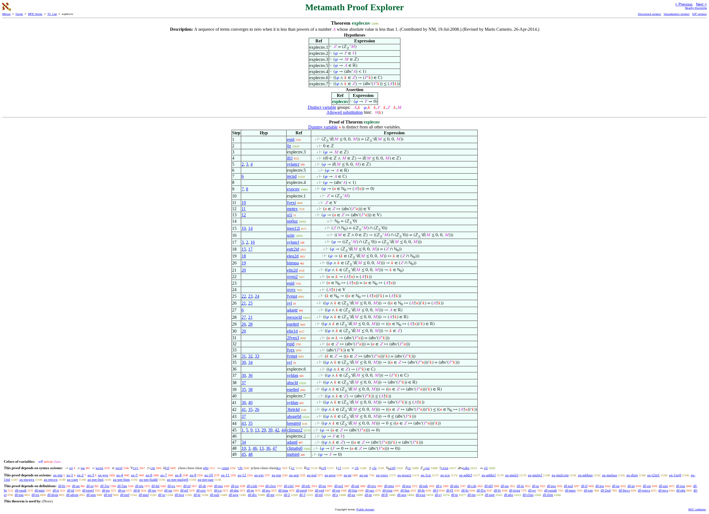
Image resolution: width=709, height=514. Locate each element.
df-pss (551, 486)
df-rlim (548, 495)
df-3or (104, 486)
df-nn (270, 495)
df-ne (322, 486)
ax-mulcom (560, 475)
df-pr (631, 486)
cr (308, 468)
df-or (90, 486)
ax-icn (445, 475)
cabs (466, 468)
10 (244, 202)
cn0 (392, 468)
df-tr (56, 490)
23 (250, 296)
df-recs (663, 490)
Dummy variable (323, 127)
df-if (584, 486)
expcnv (293, 189)
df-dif (488, 486)
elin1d (292, 331)
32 (250, 356)
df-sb (202, 486)
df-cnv (201, 490)
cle (374, 468)
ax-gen (103, 475)
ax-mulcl (511, 475)
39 (270, 430)
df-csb (471, 486)
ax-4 (119, 475)
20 (244, 270)
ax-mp (58, 475)
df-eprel (88, 490)
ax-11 (225, 475)
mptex (292, 208)
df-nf (187, 486)
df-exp (420, 495)
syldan (292, 375)
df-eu (235, 486)
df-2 (287, 495)
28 (250, 324)
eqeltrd (293, 324)
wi (71, 468)
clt (357, 468)
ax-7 (163, 475)
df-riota (514, 490)
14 (250, 228)
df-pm (19, 495)
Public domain (365, 509)
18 (244, 256)
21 (244, 303)
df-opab (21, 490)
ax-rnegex (26, 479)
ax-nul (312, 475)
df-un (505, 486)
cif (167, 468)
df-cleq (270, 486)
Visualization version (677, 14)
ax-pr (347, 475)
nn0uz (292, 221)
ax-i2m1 (653, 475)
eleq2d (293, 256)
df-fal (155, 486)
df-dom (52, 495)
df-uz (351, 495)
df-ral (355, 486)
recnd (292, 176)
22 (244, 296)
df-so (121, 490)
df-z (335, 495)
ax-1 (69, 475)
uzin (290, 235)
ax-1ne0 (675, 475)
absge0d (294, 416)
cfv (240, 468)
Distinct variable (322, 107)
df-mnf (144, 495)
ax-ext (259, 475)
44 (283, 430)
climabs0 (294, 448)
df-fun (405, 490)
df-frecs (624, 490)
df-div (252, 495)
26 (244, 324)
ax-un (363, 475)
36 (250, 375)
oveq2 (292, 276)
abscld (292, 382)
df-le (197, 495)
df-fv (497, 490)
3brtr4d (293, 409)
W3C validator (697, 509)
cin (152, 468)
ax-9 (193, 475)
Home (19, 14)
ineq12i (293, 228)
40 (250, 402)
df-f (435, 490)
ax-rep (276, 475)
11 (244, 208)
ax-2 (80, 475)
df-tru (139, 486)
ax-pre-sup (206, 479)
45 (244, 454)
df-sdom (72, 495)
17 (250, 249)
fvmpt (292, 296)
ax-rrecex (51, 479)
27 (244, 317)
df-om (588, 490)
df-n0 (319, 495)
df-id (70, 490)
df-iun (680, 486)
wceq (99, 468)
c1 (339, 468)
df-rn (250, 490)
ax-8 (178, 475)
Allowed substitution (345, 112)
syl (289, 303)
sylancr (293, 164)
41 (244, 409)
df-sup (91, 495)
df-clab (252, 486)
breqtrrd (294, 423)
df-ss (535, 486)
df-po (106, 490)
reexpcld (294, 317)
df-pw (599, 486)
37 (244, 382)
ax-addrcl (489, 475)
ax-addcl (465, 475)
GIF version (699, 14)
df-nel (338, 486)
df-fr (136, 490)
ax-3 (91, 475)
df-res (266, 490)
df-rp (368, 495)
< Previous (684, 4)
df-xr (161, 495)
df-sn (616, 486)
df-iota (387, 490)
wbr (206, 468)
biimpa (293, 263)
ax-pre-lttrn (121, 479)
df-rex (371, 486)
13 (257, 430)
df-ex (171, 486)
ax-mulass (609, 475)
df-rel (184, 490)
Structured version (649, 14)
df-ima (283, 490)
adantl (292, 442)
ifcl (289, 158)
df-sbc (454, 486)
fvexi (291, 202)
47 (275, 448)
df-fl (384, 495)
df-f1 (449, 490)
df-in (520, 486)
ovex (291, 289)
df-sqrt (490, 495)
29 (263, 430)
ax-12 (242, 475)
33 (257, 356)
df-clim (528, 495)
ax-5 (134, 475)
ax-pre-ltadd (148, 479)
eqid (290, 139)
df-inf (108, 495)
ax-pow (330, 475)
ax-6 (149, 475)
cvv (135, 468)
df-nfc (306, 486)
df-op (647, 486)
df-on (336, 490)
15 (244, 249)
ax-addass (585, 475)
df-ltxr (179, 495)
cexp (444, 468)
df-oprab (550, 490)
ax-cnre (72, 479)
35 (244, 389)
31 (244, 356)
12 (244, 214)
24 (257, 296)
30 (244, 362)
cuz (427, 468)
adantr (292, 310)
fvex (291, 350)
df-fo (465, 490)
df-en (35, 495)
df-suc (369, 490)
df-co (218, 490)
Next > (701, 4)
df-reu (406, 486)
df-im (471, 495)
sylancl (293, 242)
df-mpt (40, 490)
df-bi (61, 486)
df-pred (301, 490)
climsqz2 (294, 430)
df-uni (663, 486)
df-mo (218, 486)
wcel (118, 468)
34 (250, 362)
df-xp (168, 490)
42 (277, 430)
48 (250, 454)
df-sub (214, 495)
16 (252, 242)
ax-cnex (382, 475)
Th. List (52, 14)
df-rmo (389, 486)
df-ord (319, 490)
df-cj (438, 495)
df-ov (532, 490)
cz (409, 468)
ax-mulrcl (535, 475)
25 (250, 303)
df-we (152, 490)
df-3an (122, 486)
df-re (454, 495)
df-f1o (481, 490)
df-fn (421, 490)
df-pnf (124, 495)
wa (83, 468)
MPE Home (35, 14)
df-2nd (606, 490)
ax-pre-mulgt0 (177, 479)
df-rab (423, 486)
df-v (439, 486)
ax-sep (294, 475)
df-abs (508, 495)
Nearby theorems (696, 7)
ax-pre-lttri (96, 479)
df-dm (234, 490)
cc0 (323, 468)
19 (244, 263)
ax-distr (632, 475)
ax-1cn (426, 475)
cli (486, 468)
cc (293, 468)
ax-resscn (404, 475)
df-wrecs (644, 490)
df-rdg (680, 490)
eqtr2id (293, 249)
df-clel (289, 486)
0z (289, 145)
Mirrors (6, 14)
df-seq (401, 495)
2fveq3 (293, 337)
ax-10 (208, 475)
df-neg (233, 495)
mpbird (293, 454)
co (279, 468)
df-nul (568, 486)
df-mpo (570, 490)
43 (244, 423)
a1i (289, 214)
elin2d (292, 270)
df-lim (352, 490)
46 (255, 448)
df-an (76, 486)
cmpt (225, 468)
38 (250, 389)
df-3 (302, 495)
